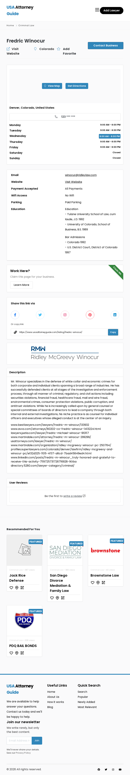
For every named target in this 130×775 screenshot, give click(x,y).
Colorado (46, 49)
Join (37, 740)
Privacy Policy (23, 752)
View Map (53, 86)
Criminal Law (26, 25)
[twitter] (106, 769)
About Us (53, 697)
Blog (50, 707)
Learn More (21, 285)
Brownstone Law (105, 575)
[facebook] (99, 769)
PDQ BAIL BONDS (23, 645)
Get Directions (77, 86)
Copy (113, 332)
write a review (72, 496)
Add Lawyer (111, 10)
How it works (55, 702)
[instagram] (113, 769)
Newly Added (86, 702)
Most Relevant (87, 707)
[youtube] (120, 769)
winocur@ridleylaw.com (81, 175)
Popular (83, 697)
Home (10, 25)
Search (82, 692)
